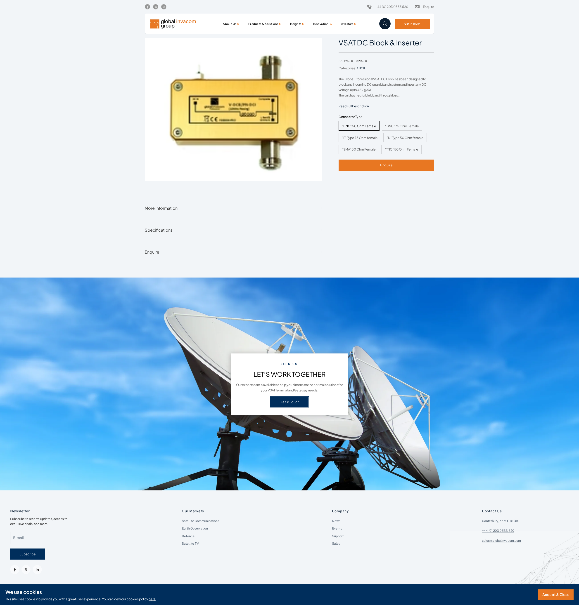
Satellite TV (190, 543)
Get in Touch (289, 402)
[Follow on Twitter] (155, 7)
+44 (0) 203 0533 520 (498, 530)
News (336, 521)
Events (337, 528)
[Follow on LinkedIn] (163, 7)
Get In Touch (412, 23)
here (152, 599)
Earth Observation (195, 528)
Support (338, 536)
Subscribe (27, 554)
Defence (188, 536)
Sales (336, 543)
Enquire (386, 165)
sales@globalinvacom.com (501, 540)
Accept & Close (556, 594)
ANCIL (360, 68)
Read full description (354, 106)
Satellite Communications (200, 521)
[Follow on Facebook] (147, 7)
